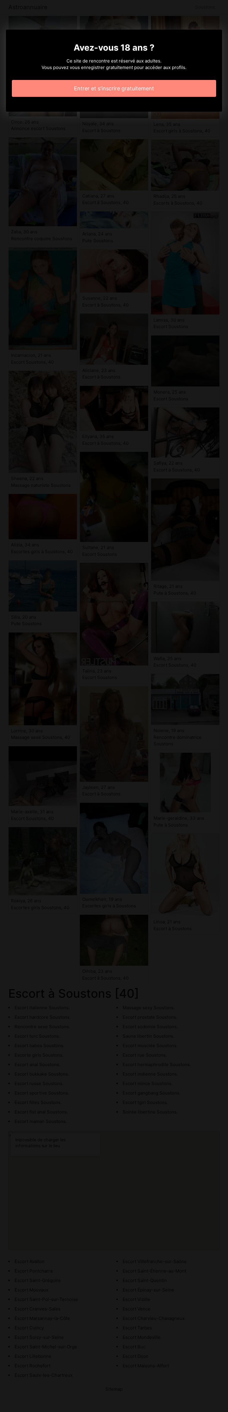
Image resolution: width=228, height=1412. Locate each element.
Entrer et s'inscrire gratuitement (114, 88)
